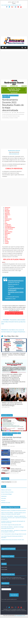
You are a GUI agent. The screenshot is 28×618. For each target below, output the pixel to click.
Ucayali (6, 243)
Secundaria (10, 434)
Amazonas (7, 207)
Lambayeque (8, 226)
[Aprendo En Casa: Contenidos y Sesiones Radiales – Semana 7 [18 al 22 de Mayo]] (14, 339)
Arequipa (7, 212)
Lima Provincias (9, 229)
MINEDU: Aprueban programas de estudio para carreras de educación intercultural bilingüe (12, 404)
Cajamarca (7, 214)
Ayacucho (7, 213)
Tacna (6, 240)
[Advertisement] (14, 22)
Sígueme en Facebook (8, 549)
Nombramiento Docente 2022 (12, 114)
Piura (6, 236)
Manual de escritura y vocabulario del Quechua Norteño (13, 510)
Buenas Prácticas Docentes (7, 492)
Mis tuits (3, 559)
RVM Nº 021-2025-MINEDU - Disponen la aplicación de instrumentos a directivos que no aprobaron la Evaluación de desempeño (14, 518)
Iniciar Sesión (4, 567)
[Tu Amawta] (2, 47)
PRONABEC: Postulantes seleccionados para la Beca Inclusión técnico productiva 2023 (13, 322)
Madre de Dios (8, 232)
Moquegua (7, 233)
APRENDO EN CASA (6, 433)
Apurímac (7, 210)
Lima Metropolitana (10, 227)
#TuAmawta (12, 288)
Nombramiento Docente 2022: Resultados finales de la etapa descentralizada (13, 116)
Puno (6, 237)
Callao (6, 216)
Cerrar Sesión (4, 569)
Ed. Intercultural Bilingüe (6, 494)
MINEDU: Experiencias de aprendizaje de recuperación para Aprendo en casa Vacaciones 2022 (18, 453)
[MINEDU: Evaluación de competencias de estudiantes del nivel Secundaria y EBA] (5, 468)
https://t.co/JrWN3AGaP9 (16, 289)
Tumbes (7, 241)
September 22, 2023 (10, 298)
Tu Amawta (15, 117)
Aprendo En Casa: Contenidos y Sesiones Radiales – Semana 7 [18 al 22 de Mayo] (13, 354)
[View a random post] (25, 47)
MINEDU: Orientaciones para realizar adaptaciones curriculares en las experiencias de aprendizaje (18, 461)
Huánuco (7, 220)
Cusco (6, 217)
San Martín (7, 239)
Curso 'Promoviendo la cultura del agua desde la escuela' (13, 534)
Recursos (7, 97)
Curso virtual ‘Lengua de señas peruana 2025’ (11, 5)
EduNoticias (5, 95)
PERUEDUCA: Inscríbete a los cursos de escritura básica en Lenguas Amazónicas (13, 331)
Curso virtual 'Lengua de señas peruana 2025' (11, 524)
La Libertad (7, 224)
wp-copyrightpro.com (20, 615)
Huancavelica (8, 219)
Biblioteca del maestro (6, 490)
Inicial (19, 433)
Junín (6, 223)
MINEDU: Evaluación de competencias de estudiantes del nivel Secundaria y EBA (18, 470)
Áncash (6, 209)
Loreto (6, 230)
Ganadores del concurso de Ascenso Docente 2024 (12, 539)
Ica (5, 222)
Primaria (4, 434)
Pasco (6, 234)
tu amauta (11, 117)
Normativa (3, 498)
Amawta (15, 112)
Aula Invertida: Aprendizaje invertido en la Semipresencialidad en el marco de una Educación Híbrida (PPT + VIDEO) (13, 441)
